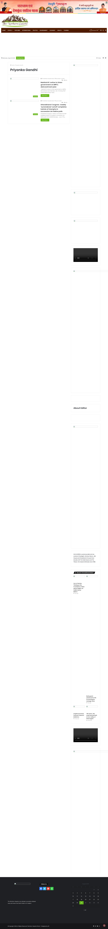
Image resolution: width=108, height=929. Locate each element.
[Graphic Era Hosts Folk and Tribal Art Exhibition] (79, 709)
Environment (44, 30)
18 (77, 899)
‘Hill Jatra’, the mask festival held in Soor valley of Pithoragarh (91, 716)
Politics (35, 30)
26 (81, 902)
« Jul (85, 910)
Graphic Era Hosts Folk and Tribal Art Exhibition (78, 715)
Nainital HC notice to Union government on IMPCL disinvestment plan (51, 84)
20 (85, 899)
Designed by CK (45, 926)
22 (94, 899)
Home (3, 30)
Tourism (66, 30)
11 (77, 896)
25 (77, 902)
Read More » (45, 95)
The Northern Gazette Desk (48, 78)
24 (73, 902)
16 (98, 896)
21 (89, 899)
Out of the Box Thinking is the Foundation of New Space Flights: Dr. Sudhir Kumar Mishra (78, 588)
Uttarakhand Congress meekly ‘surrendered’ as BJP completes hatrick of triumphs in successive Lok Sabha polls (54, 108)
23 (98, 899)
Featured (17, 30)
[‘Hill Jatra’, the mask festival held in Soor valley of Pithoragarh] (92, 709)
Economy (52, 30)
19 (81, 899)
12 (81, 896)
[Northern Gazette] (15, 21)
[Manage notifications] (104, 925)
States (10, 30)
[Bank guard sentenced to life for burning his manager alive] (92, 635)
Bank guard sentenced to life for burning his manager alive (91, 698)
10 (73, 896)
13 (85, 896)
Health (59, 30)
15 (94, 896)
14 (89, 896)
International (26, 30)
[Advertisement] (54, 45)
